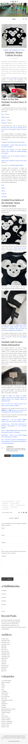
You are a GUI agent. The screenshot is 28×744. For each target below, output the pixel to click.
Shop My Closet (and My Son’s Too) (10, 625)
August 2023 (4, 658)
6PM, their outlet (22, 160)
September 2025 (5, 640)
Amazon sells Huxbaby (7, 149)
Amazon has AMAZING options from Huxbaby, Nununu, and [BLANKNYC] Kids (14, 399)
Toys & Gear (4, 716)
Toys (2, 714)
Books (3, 684)
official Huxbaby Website (17, 165)
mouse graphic (5, 507)
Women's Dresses (6, 718)
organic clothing (14, 507)
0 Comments (14, 58)
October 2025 (4, 639)
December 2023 (5, 653)
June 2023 (3, 660)
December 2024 (5, 642)
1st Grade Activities (6, 680)
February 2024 (5, 651)
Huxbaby (15, 78)
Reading (3, 705)
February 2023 (5, 665)
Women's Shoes (5, 725)
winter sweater (5, 509)
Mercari (3, 120)
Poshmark (3, 123)
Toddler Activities (5, 712)
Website (3, 542)
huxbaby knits (5, 503)
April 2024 (3, 647)
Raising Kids (4, 703)
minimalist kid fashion (20, 505)
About (2, 737)
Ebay (2, 114)
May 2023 (3, 662)
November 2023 (5, 654)
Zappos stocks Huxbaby (7, 160)
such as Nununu (10, 151)
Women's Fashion (5, 719)
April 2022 (3, 670)
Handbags (4, 691)
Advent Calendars (5, 682)
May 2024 (3, 646)
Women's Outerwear (6, 723)
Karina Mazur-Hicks (7, 512)
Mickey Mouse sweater (20, 248)
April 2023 (3, 663)
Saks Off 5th (21, 142)
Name (3, 528)
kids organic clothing (14, 503)
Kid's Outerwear (5, 696)
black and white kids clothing (8, 501)
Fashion (5, 50)
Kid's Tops (21, 50)
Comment (3, 556)
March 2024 (4, 649)
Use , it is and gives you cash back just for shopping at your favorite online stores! (14, 410)
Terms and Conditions (16, 737)
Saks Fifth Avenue (11, 142)
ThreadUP (4, 196)
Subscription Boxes (6, 710)
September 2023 (5, 656)
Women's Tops (5, 726)
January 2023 (4, 667)
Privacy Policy (7, 737)
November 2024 (5, 644)
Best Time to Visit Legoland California (10, 622)
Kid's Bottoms (4, 693)
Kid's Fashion (13, 50)
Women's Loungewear (6, 721)
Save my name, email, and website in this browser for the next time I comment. (13, 552)
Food (2, 687)
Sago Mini (3, 707)
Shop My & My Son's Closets (8, 709)
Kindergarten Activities (7, 700)
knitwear (12, 505)
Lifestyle (3, 702)
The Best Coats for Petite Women (9, 623)
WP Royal (17, 741)
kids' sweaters (5, 505)
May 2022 (3, 669)
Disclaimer (23, 737)
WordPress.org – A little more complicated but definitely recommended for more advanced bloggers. (14, 425)
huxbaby (18, 501)
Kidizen (3, 117)
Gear (2, 689)
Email (3, 535)
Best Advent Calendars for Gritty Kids (10, 620)
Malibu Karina (14, 8)
